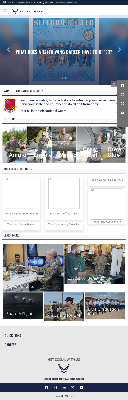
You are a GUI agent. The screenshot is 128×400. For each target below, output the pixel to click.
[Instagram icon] (122, 95)
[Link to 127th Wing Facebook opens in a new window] (46, 387)
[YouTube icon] (122, 113)
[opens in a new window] (55, 387)
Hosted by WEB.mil (64, 396)
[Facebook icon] (122, 85)
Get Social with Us (64, 359)
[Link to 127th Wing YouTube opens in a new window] (81, 387)
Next (115, 50)
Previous (13, 50)
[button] (66, 2)
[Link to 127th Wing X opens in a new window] (72, 387)
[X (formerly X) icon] (122, 104)
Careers (10, 344)
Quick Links (13, 335)
